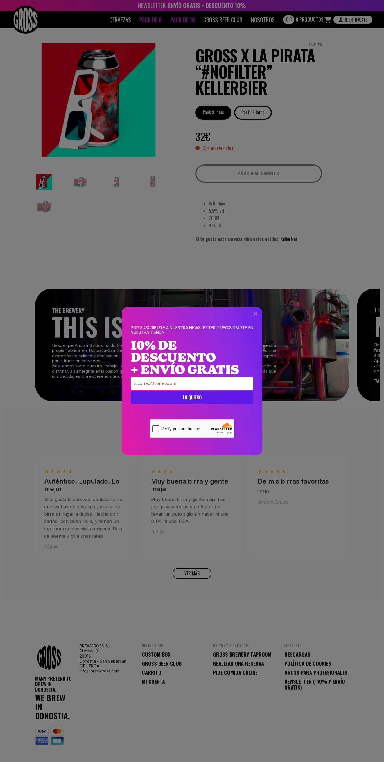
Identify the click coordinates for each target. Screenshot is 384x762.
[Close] (255, 313)
